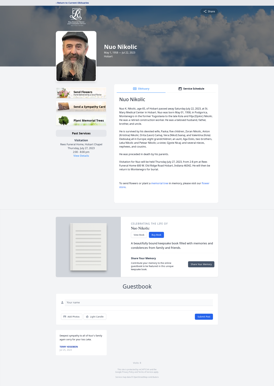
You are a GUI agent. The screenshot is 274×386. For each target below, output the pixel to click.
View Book (139, 234)
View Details (81, 155)
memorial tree (159, 183)
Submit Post (204, 316)
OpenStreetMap (140, 377)
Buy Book (156, 234)
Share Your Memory (201, 264)
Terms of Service (145, 372)
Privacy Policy (128, 372)
